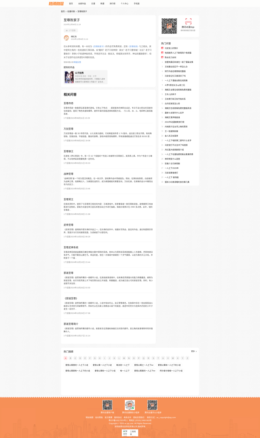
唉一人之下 (125, 371)
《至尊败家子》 (98, 46)
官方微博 (108, 417)
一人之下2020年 (172, 168)
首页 (71, 3)
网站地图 (89, 417)
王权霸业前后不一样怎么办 (176, 67)
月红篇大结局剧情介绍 (174, 150)
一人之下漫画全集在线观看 (176, 80)
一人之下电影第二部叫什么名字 (178, 140)
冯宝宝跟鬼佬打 (171, 173)
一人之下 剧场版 (172, 177)
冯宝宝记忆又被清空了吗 (175, 76)
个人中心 (124, 3)
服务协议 (118, 417)
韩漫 (102, 3)
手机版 (136, 3)
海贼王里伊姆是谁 (172, 117)
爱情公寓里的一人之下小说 (76, 365)
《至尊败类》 (133, 46)
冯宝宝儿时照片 (171, 48)
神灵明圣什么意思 (172, 159)
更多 (193, 351)
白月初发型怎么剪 (172, 103)
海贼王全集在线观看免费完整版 (178, 90)
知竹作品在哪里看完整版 (175, 71)
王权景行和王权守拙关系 (175, 99)
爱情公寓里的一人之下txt (144, 371)
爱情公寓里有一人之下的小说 (77, 371)
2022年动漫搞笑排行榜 (174, 122)
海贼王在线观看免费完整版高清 (178, 108)
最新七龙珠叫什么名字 (174, 113)
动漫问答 (71, 11)
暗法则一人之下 (123, 365)
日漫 (93, 3)
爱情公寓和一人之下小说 (105, 371)
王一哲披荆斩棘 (171, 131)
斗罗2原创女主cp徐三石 (175, 85)
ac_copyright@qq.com (166, 417)
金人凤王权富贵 (171, 136)
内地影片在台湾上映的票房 (176, 127)
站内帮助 (99, 417)
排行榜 (112, 3)
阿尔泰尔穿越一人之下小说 (171, 371)
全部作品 (82, 3)
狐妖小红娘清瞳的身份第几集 (177, 182)
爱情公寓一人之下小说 (102, 365)
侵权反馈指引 (138, 417)
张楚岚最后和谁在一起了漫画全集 (179, 62)
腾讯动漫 (56, 3)
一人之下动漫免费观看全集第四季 (179, 154)
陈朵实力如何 (170, 57)
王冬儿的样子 (170, 94)
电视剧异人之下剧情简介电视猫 (178, 53)
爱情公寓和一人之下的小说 (169, 365)
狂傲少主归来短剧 (172, 163)
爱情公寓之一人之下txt (143, 365)
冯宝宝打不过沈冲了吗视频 (176, 145)
